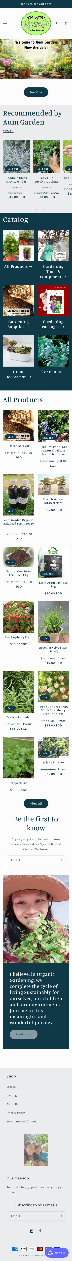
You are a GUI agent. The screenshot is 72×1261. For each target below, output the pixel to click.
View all (8, 130)
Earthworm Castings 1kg (53, 584)
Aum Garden (30, 1255)
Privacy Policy (16, 1112)
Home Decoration (16, 374)
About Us (12, 1104)
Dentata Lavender (18, 717)
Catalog (12, 1095)
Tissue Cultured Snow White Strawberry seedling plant (53, 710)
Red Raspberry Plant (19, 637)
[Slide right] (44, 209)
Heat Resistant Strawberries (53, 500)
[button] (5, 23)
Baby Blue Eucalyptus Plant (46, 179)
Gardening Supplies (18, 324)
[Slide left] (28, 209)
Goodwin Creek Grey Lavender (16, 179)
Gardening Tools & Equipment (52, 271)
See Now (36, 92)
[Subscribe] (60, 860)
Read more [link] (23, 1034)
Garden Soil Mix (19, 445)
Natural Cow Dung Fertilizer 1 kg (19, 573)
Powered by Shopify (44, 1255)
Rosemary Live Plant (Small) (53, 649)
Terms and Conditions (21, 1121)
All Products (16, 266)
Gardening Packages (53, 324)
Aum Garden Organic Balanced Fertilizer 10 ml (18, 523)
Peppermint (18, 783)
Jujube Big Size (53, 762)
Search (11, 1086)
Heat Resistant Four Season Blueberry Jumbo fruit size (53, 450)
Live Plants (50, 371)
